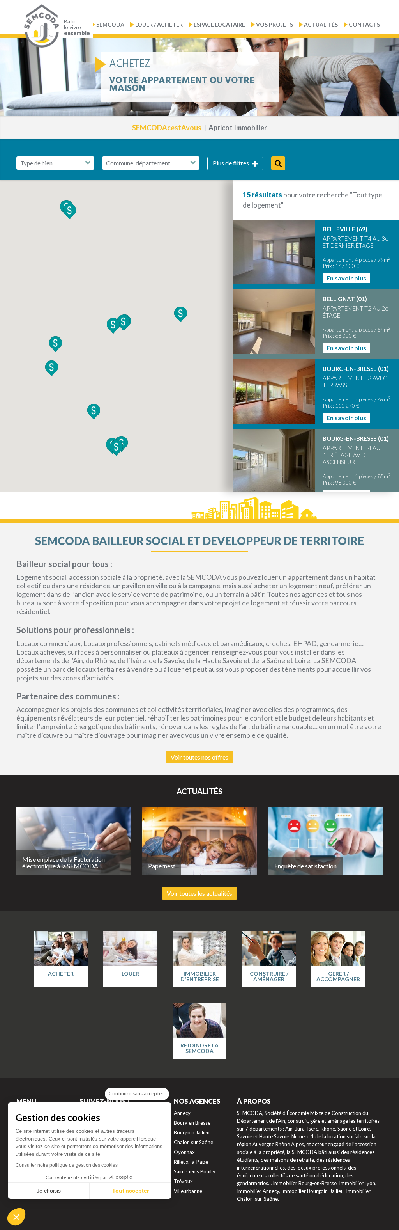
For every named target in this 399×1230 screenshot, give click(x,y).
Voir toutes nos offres (199, 757)
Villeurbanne (188, 1191)
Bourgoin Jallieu (192, 1132)
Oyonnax (184, 1152)
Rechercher (278, 163)
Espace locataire (219, 24)
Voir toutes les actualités (199, 893)
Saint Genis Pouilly (194, 1171)
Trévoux (183, 1181)
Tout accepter (130, 1190)
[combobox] (151, 163)
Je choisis (49, 1190)
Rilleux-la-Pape (191, 1162)
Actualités (321, 24)
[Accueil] (39, 26)
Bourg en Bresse (192, 1123)
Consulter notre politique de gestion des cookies (67, 1165)
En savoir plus (346, 278)
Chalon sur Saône (193, 1142)
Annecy (182, 1113)
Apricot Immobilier (237, 127)
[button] (55, 344)
